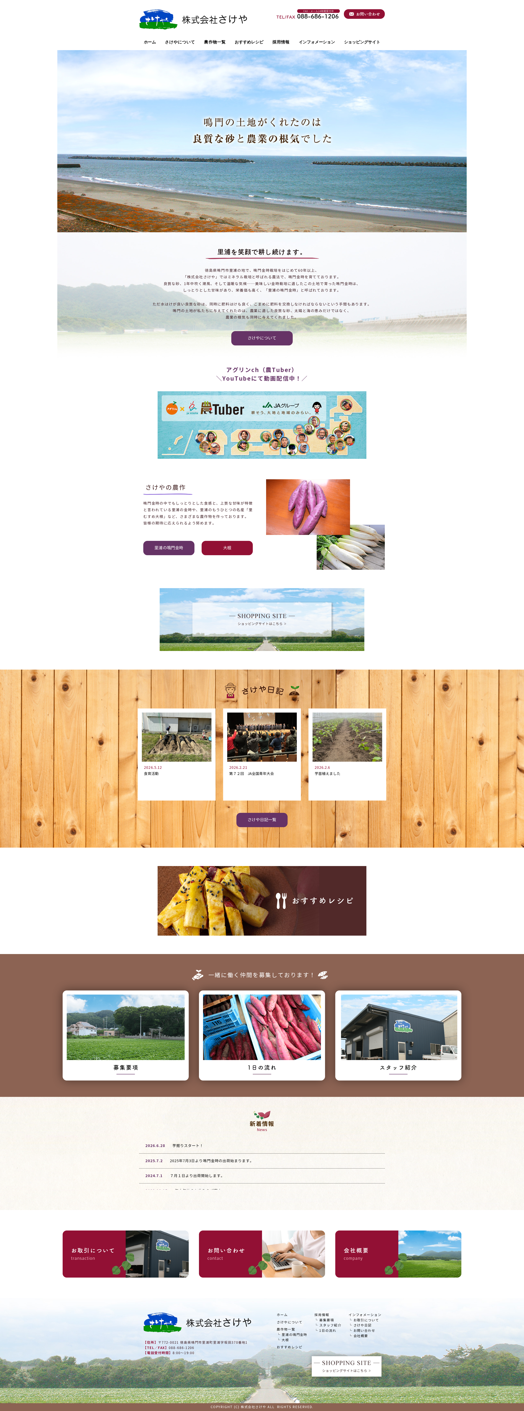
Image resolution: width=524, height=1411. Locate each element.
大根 (285, 1340)
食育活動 (151, 773)
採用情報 (281, 42)
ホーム (150, 42)
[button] (262, 338)
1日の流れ (327, 1331)
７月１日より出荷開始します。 (197, 1176)
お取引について (366, 1320)
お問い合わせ (364, 1331)
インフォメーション (317, 42)
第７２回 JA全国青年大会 (251, 773)
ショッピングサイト (362, 42)
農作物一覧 (215, 42)
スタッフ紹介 (330, 1325)
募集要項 (326, 1320)
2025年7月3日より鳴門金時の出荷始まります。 (212, 1161)
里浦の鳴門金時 (294, 1335)
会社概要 (360, 1336)
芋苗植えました (327, 773)
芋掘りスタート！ (188, 1146)
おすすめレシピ (249, 42)
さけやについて (180, 42)
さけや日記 (362, 1325)
